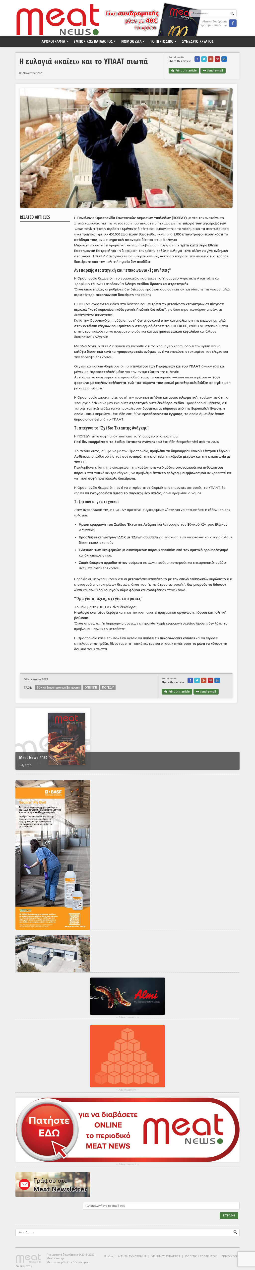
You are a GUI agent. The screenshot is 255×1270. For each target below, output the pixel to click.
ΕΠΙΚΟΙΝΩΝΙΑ (231, 1256)
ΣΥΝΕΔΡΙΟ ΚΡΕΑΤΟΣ (198, 41)
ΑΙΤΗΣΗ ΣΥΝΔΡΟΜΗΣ (132, 1256)
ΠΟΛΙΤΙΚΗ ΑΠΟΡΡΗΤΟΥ (201, 1256)
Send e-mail (213, 70)
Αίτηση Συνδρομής (214, 21)
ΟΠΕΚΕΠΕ (90, 687)
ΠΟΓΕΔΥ (108, 687)
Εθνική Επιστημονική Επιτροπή (58, 687)
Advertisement (127, 1017)
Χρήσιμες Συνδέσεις (213, 25)
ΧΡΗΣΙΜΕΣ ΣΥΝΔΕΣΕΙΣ (165, 1256)
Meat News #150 (33, 757)
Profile (108, 1256)
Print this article (183, 70)
